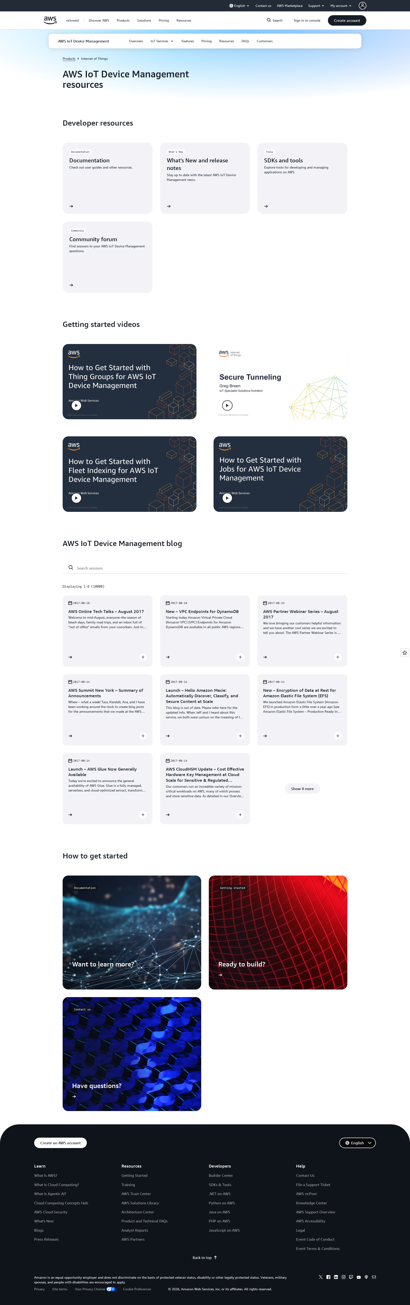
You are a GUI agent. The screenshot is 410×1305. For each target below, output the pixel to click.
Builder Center (221, 1175)
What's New (44, 1221)
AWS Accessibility (310, 1221)
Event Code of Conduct (315, 1239)
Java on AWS (219, 1212)
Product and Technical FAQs (144, 1221)
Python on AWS (222, 1203)
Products (69, 59)
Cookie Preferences (137, 1289)
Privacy (39, 1289)
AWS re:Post (306, 1193)
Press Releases (46, 1239)
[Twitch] (351, 1277)
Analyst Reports (134, 1230)
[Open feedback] (405, 652)
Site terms (59, 1289)
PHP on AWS (219, 1221)
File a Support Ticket (313, 1184)
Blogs (39, 1230)
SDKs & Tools (220, 1184)
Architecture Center (137, 1212)
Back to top (202, 1257)
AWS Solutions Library (140, 1203)
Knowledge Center (311, 1203)
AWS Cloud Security (50, 1212)
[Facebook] (328, 1277)
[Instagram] (343, 1277)
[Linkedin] (336, 1277)
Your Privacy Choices (90, 1289)
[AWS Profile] (362, 5)
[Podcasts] (366, 1277)
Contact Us (305, 1175)
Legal (300, 1230)
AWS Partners (132, 1239)
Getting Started (134, 1175)
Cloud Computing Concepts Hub (61, 1203)
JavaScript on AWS (224, 1230)
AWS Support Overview (315, 1212)
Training (128, 1184)
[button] (99, 20)
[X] (321, 1277)
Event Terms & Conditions (318, 1248)
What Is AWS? (45, 1175)
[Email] (374, 1277)
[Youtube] (359, 1277)
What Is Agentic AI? (50, 1193)
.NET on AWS (220, 1193)
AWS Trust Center (136, 1193)
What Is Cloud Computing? (56, 1184)
